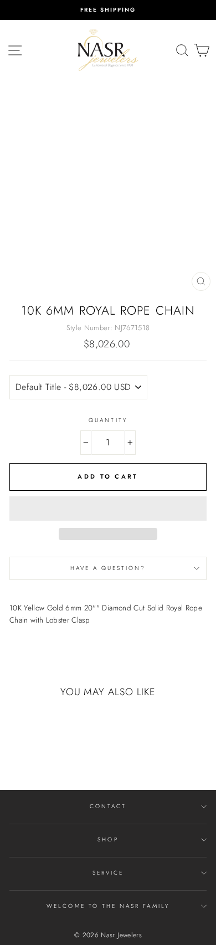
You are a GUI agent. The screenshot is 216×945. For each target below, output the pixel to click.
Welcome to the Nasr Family (108, 906)
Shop (107, 839)
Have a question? (108, 568)
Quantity (108, 420)
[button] (108, 508)
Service (108, 873)
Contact (108, 806)
